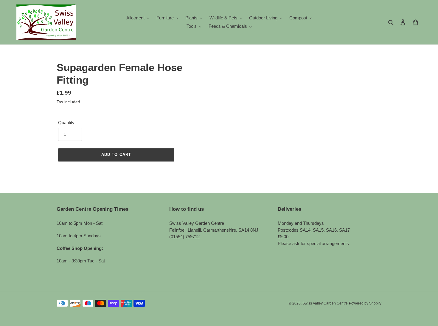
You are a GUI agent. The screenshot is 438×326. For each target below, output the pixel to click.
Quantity (66, 122)
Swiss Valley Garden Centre (325, 303)
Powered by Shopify (365, 303)
